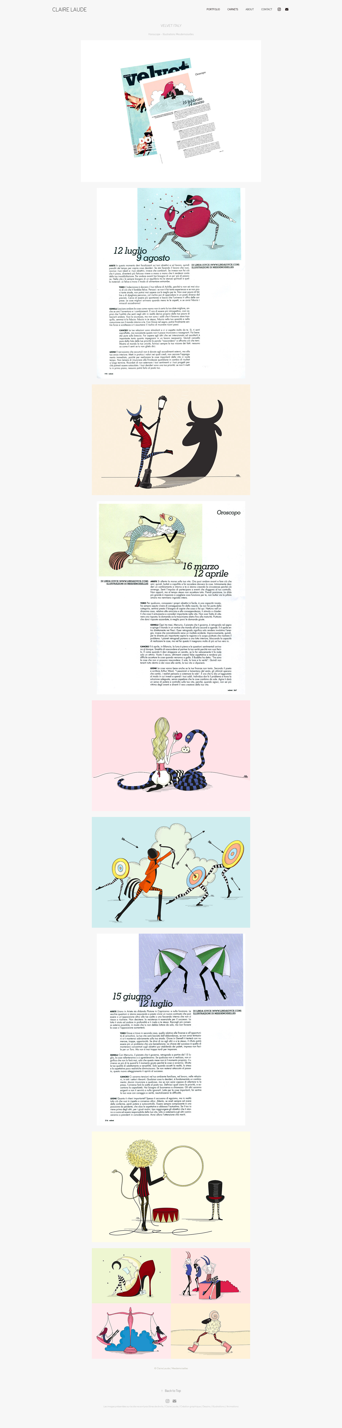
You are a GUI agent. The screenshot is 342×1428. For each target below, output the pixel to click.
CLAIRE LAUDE (69, 9)
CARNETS (232, 9)
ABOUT (250, 9)
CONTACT (266, 9)
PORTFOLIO (213, 9)
